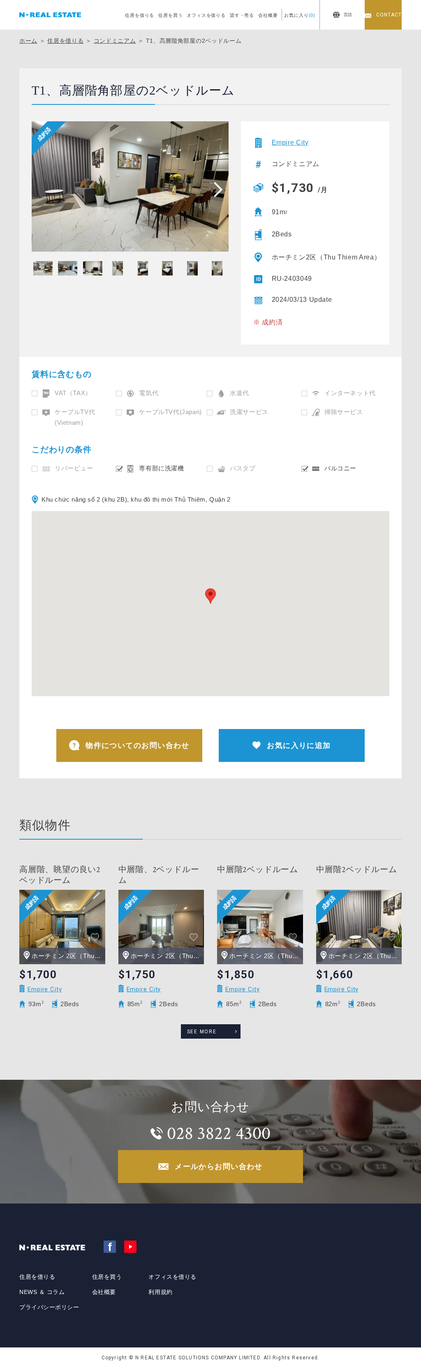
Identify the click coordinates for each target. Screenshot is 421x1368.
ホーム (28, 40)
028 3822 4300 (219, 1133)
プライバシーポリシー (49, 1307)
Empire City (290, 142)
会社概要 (268, 15)
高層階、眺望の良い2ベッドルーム (59, 875)
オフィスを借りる (206, 15)
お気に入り (299, 15)
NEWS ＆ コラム (42, 1292)
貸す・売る (242, 15)
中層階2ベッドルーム (257, 869)
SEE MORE (202, 1032)
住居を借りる (139, 15)
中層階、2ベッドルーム (158, 875)
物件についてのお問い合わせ (138, 745)
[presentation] (215, 189)
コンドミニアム (115, 40)
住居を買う (170, 15)
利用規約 (160, 1292)
